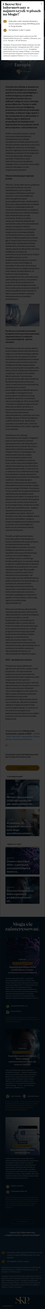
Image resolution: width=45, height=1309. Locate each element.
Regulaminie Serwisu (21, 49)
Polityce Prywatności (31, 56)
